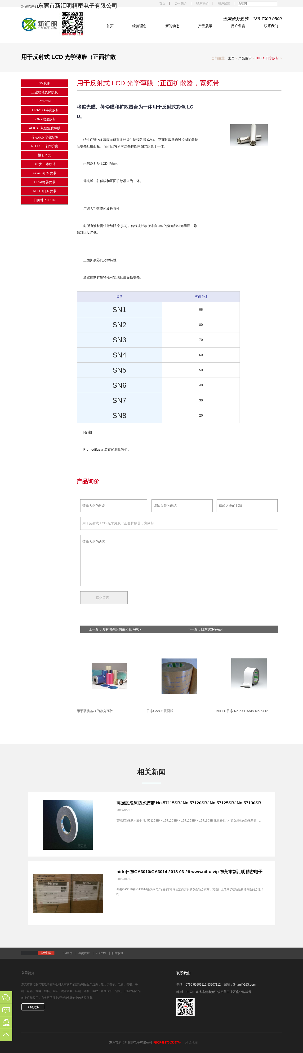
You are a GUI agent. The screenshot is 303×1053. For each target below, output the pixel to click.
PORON (45, 101)
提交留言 (260, 616)
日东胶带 (117, 953)
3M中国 (67, 953)
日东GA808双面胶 (160, 711)
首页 (162, 3)
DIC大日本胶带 (44, 164)
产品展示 (205, 26)
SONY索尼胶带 (44, 119)
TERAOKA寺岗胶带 (44, 110)
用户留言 (224, 3)
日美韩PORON (45, 200)
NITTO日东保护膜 (44, 146)
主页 (231, 58)
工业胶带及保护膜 (44, 92)
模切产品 (44, 155)
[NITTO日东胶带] (53, 23)
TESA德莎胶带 (44, 182)
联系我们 (202, 3)
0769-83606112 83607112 (203, 984)
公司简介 (181, 3)
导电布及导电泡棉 (44, 137)
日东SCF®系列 (212, 629)
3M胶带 (44, 83)
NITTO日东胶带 (267, 58)
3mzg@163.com (244, 984)
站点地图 (191, 1042)
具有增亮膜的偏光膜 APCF (122, 629)
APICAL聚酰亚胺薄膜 (44, 128)
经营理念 (139, 26)
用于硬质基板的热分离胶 (95, 711)
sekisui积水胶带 (44, 173)
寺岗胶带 (84, 953)
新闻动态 (172, 26)
